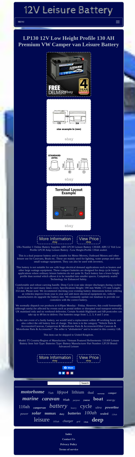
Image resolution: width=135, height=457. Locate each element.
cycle (86, 406)
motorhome (32, 391)
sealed (104, 413)
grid (78, 421)
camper (112, 393)
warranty (101, 393)
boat (98, 398)
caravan (51, 398)
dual (91, 392)
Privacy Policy (68, 444)
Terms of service (68, 449)
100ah (90, 412)
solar (36, 413)
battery (58, 405)
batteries (74, 413)
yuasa (86, 400)
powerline (112, 407)
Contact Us (68, 439)
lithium (78, 392)
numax (50, 413)
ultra (98, 407)
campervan (39, 407)
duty (61, 414)
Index (68, 434)
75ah (50, 392)
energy (111, 400)
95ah (66, 399)
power (24, 413)
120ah (114, 414)
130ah (86, 422)
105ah (56, 421)
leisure (42, 419)
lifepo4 (62, 392)
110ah (24, 406)
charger (68, 421)
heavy (74, 408)
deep (97, 419)
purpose (76, 400)
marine (30, 398)
